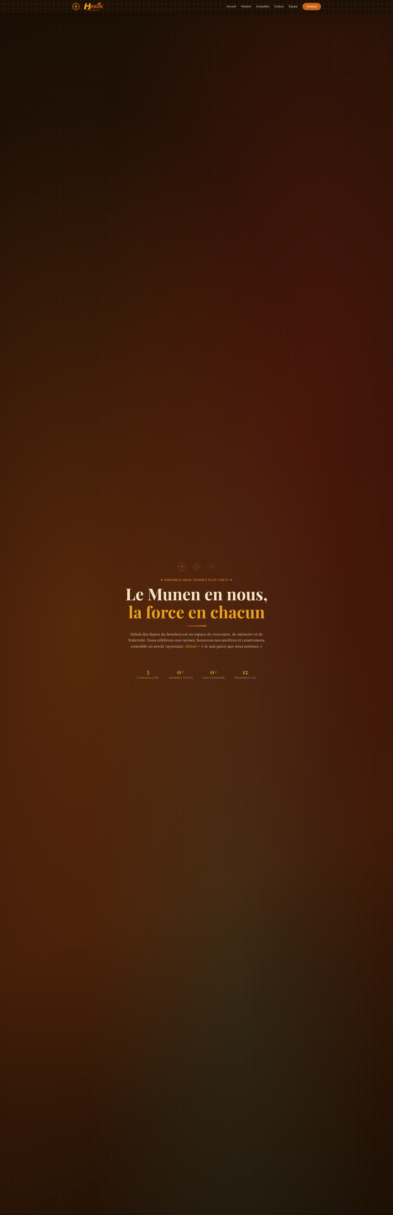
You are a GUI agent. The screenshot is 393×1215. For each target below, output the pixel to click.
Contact (312, 6)
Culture (279, 6)
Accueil (231, 6)
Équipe (293, 6)
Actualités (262, 6)
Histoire (246, 6)
